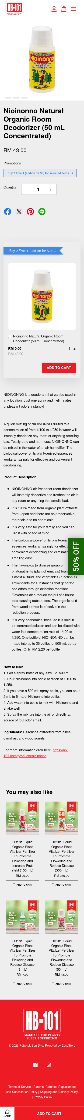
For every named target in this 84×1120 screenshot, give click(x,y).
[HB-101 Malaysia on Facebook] (35, 1067)
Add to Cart (59, 367)
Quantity (10, 187)
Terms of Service (19, 1086)
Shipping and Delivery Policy (59, 1091)
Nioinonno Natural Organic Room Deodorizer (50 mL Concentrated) (38, 338)
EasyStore (68, 1045)
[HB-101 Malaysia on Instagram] (49, 1067)
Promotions (12, 162)
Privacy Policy (43, 1097)
